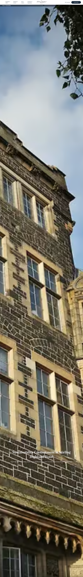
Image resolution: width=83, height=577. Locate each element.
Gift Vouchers (67, 2)
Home (3, 5)
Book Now (76, 2)
